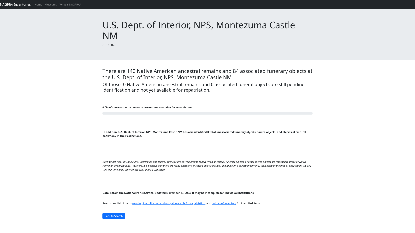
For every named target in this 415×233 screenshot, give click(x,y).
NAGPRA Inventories (15, 4)
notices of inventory (224, 203)
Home (38, 4)
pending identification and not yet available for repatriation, (169, 203)
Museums (51, 4)
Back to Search (114, 216)
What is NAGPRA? (70, 4)
